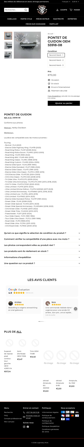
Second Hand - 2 (56, 60)
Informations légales (50, 412)
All (19, 331)
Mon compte (9, 422)
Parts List (53, 24)
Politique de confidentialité (48, 422)
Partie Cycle (26, 19)
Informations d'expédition (17, 257)
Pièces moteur (42, 19)
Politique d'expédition (51, 426)
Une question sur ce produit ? (19, 263)
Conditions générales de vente (50, 430)
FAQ (6, 415)
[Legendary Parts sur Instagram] (24, 427)
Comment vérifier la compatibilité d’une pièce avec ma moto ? (36, 239)
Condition (52, 51)
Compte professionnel (13, 418)
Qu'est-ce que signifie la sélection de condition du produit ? (35, 233)
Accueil (50, 34)
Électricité (58, 19)
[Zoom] (27, 45)
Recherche (8, 412)
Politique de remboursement (48, 416)
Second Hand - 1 (56, 55)
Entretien (72, 19)
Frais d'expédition (54, 96)
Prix (49, 72)
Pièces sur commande (35, 24)
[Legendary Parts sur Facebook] (28, 427)
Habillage (11, 19)
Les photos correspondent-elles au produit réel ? (29, 245)
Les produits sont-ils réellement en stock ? (26, 251)
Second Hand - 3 (56, 65)
